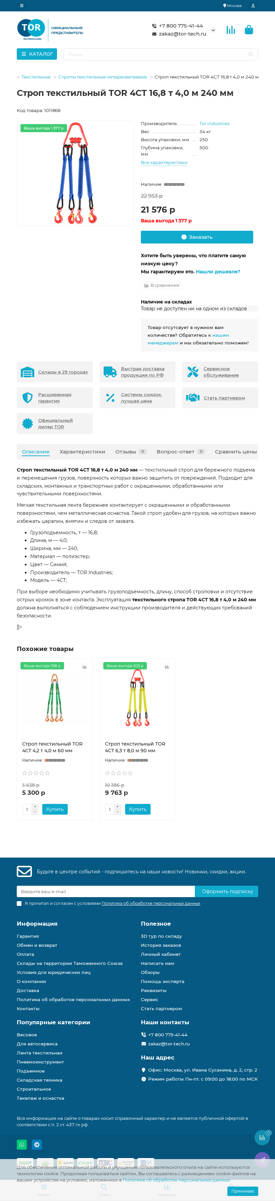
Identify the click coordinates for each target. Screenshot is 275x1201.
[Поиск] (251, 54)
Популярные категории (53, 1022)
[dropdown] (22, 5)
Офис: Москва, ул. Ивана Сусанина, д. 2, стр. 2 (202, 1070)
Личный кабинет (161, 954)
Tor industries (215, 123)
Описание (36, 451)
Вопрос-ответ (179, 451)
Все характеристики (164, 162)
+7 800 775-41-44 (181, 25)
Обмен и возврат (37, 945)
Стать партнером (161, 1008)
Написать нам (157, 963)
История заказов (161, 945)
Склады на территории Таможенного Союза (70, 963)
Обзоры (150, 972)
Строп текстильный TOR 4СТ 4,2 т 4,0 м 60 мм (52, 747)
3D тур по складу (161, 936)
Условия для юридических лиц (54, 972)
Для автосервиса (37, 1043)
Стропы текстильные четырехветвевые (102, 76)
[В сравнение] (84, 666)
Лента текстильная (39, 1052)
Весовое (27, 1034)
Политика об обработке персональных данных (73, 999)
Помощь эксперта (162, 981)
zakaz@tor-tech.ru (182, 34)
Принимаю (242, 1191)
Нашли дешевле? (218, 272)
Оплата (25, 954)
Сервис (149, 999)
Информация (37, 923)
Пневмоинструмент (40, 1061)
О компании (31, 981)
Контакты (28, 1008)
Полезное (156, 923)
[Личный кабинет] (253, 5)
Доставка (28, 990)
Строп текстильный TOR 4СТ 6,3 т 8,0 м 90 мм (135, 747)
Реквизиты (154, 990)
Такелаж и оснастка (40, 1098)
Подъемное (31, 1071)
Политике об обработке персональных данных (176, 1180)
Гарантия (28, 936)
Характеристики (82, 451)
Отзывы (129, 451)
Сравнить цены (236, 451)
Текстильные (36, 76)
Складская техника (39, 1080)
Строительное (34, 1089)
